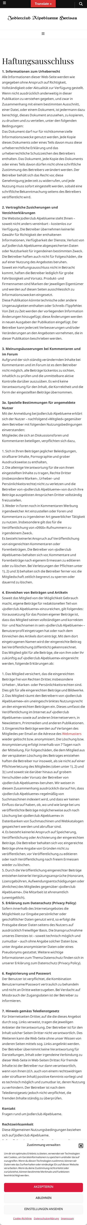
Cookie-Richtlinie (22, 1219)
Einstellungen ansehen (43, 1210)
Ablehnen (44, 1198)
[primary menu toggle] (44, 34)
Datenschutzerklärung (46, 1219)
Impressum (67, 1219)
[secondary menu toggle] (4, 4)
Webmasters (72, 734)
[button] (81, 1146)
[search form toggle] (81, 5)
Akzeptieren (43, 1187)
